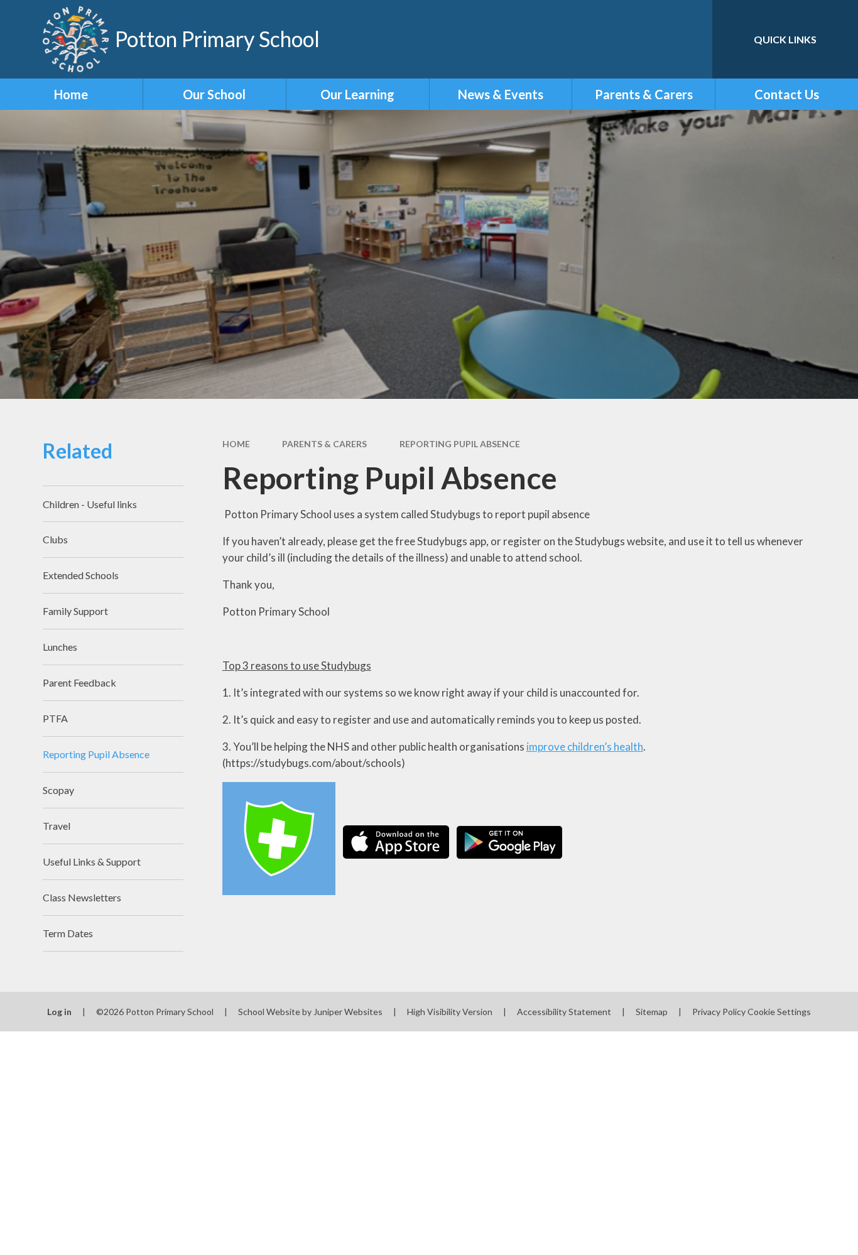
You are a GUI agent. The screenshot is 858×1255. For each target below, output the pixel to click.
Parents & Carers (324, 443)
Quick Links (785, 39)
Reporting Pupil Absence (459, 443)
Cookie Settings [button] (779, 1011)
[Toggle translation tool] (646, 39)
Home (236, 443)
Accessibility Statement (564, 1011)
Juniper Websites (348, 1011)
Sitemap (652, 1011)
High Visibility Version (449, 1011)
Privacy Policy (719, 1011)
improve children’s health (584, 746)
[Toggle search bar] (690, 39)
